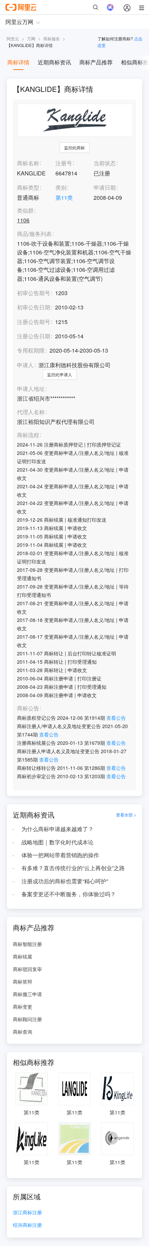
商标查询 (22, 1031)
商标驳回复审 (27, 968)
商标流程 (28, 435)
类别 (61, 187)
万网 (31, 38)
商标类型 (28, 187)
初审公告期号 (33, 293)
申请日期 (105, 187)
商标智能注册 (27, 943)
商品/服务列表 (34, 234)
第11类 (64, 198)
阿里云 (13, 38)
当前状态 (105, 163)
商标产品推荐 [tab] (96, 62)
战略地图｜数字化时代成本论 (57, 842)
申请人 (25, 365)
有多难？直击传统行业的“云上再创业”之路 (73, 868)
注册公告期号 (33, 322)
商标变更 (22, 1006)
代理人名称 (31, 412)
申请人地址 (31, 389)
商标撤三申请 (27, 994)
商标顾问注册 (27, 1019)
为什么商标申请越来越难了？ (57, 829)
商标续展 (22, 956)
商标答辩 (22, 981)
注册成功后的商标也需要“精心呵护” (64, 881)
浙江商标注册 (27, 1212)
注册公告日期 (33, 336)
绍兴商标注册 (27, 1225)
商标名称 (28, 163)
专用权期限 (31, 350)
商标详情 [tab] (18, 62)
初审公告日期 (33, 307)
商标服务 (51, 38)
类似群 (25, 210)
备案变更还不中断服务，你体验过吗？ (68, 894)
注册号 (63, 163)
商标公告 (28, 708)
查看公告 (116, 717)
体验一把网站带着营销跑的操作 (60, 855)
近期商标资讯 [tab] (54, 62)
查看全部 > (126, 815)
